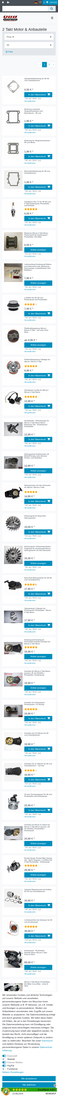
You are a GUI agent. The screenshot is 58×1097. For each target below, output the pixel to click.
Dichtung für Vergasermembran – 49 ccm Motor (37, 141)
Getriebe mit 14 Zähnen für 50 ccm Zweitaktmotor (36, 734)
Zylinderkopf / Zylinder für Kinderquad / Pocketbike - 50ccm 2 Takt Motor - (37, 610)
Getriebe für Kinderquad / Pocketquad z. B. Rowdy (34, 703)
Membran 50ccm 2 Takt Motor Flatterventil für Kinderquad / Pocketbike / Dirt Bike (36, 235)
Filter (10, 51)
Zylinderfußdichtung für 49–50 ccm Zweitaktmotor (36, 79)
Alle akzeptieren (29, 1078)
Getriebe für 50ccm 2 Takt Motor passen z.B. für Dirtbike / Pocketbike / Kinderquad (37, 673)
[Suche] (52, 8)
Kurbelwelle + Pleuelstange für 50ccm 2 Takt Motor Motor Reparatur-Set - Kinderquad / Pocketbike (36, 423)
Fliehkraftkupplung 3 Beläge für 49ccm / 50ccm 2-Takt (37, 360)
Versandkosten (30, 101)
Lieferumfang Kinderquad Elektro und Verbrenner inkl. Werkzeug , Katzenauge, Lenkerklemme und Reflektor (38, 267)
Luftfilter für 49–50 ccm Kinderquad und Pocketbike (35, 298)
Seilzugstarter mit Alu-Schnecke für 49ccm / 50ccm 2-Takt (37, 486)
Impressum (47, 1040)
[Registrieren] (8, 2)
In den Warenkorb (37, 94)
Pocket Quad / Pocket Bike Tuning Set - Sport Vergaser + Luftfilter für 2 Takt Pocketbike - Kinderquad (38, 860)
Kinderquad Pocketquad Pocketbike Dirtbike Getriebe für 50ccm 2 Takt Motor (37, 642)
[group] (13, 87)
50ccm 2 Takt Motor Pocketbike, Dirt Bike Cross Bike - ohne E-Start (37, 984)
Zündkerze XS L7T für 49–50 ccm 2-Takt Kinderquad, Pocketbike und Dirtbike (37, 204)
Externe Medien (15, 1062)
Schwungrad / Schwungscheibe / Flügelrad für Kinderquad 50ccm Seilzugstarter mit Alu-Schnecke (37, 548)
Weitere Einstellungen (13, 1072)
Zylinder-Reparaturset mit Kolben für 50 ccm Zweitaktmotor (38, 890)
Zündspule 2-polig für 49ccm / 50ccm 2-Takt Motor (36, 391)
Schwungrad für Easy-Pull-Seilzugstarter (35, 517)
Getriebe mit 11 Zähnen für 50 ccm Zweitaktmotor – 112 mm (38, 765)
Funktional (12, 1069)
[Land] (36, 2)
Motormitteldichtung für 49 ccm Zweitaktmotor (37, 172)
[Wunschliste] (40, 2)
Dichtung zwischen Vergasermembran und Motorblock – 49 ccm (33, 111)
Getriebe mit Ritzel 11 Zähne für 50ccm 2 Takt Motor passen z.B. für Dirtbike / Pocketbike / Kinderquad (37, 827)
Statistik (11, 1059)
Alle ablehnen (29, 1084)
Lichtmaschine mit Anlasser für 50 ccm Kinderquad (38, 921)
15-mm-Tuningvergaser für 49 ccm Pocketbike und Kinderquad (38, 795)
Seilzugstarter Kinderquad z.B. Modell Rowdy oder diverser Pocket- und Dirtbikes (36, 456)
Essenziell (12, 1056)
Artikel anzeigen (38, 249)
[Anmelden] (3, 2)
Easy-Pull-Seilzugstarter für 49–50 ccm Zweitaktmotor (38, 579)
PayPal (10, 1065)
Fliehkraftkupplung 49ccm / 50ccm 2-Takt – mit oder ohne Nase (36, 330)
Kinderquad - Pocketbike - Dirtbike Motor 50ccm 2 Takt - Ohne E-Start (36, 952)
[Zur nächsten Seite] (53, 64)
